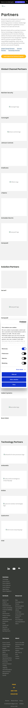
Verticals (5, 596)
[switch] (24, 353)
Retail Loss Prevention (5, 655)
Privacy (21, 700)
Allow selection (14, 379)
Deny (14, 384)
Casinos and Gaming (7, 607)
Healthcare (5, 617)
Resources (18, 596)
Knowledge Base (19, 602)
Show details (19, 369)
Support (17, 650)
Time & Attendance (7, 669)
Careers (17, 656)
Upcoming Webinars (20, 621)
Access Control (6, 642)
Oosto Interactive (19, 614)
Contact (17, 658)
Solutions (5, 577)
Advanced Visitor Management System (6, 673)
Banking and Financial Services (6, 605)
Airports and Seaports (5, 601)
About (17, 638)
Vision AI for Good (19, 644)
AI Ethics (21, 703)
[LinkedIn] (8, 569)
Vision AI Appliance (6, 591)
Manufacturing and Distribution (7, 620)
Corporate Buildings (7, 609)
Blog (16, 600)
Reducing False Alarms (6, 651)
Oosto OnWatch (6, 583)
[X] (19, 569)
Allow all (14, 374)
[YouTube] (14, 569)
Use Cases (5, 638)
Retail (3, 623)
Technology (5, 579)
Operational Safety (7, 658)
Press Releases (19, 619)
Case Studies (18, 608)
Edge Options (5, 589)
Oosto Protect (6, 581)
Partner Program (19, 648)
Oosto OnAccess (6, 585)
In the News (18, 612)
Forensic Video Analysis (6, 647)
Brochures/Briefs (19, 606)
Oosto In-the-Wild (19, 642)
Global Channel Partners (8, 48)
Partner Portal (14, 700)
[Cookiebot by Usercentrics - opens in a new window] (19, 322)
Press (16, 654)
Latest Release (6, 587)
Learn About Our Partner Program (13, 56)
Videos (17, 623)
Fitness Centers (6, 615)
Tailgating (4, 667)
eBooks (17, 610)
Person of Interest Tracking (7, 664)
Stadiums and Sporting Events (6, 630)
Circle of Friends (6, 644)
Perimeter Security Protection (7, 661)
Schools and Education (5, 626)
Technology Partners (14, 50)
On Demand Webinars (18, 616)
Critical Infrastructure (5, 612)
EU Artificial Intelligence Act (11, 703)
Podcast (17, 604)
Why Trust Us (18, 652)
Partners (17, 646)
